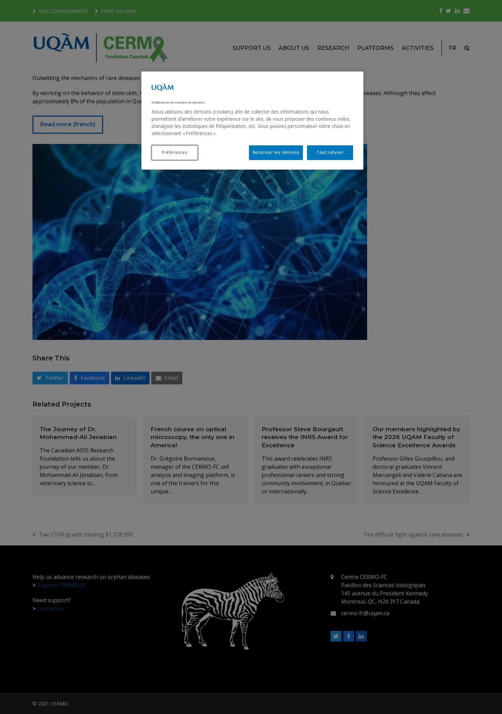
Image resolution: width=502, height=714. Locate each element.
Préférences (175, 152)
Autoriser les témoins (276, 152)
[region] (252, 120)
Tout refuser (330, 152)
